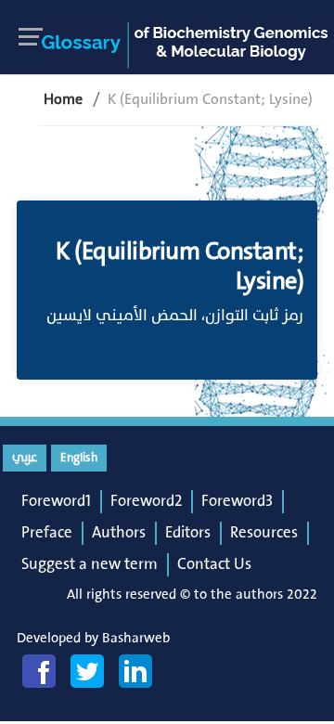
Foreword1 (56, 501)
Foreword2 (146, 501)
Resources (264, 533)
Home (63, 99)
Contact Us (214, 564)
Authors (119, 533)
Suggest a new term (89, 564)
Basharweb (136, 638)
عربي (24, 457)
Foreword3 (237, 501)
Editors (188, 533)
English (78, 457)
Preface (46, 533)
